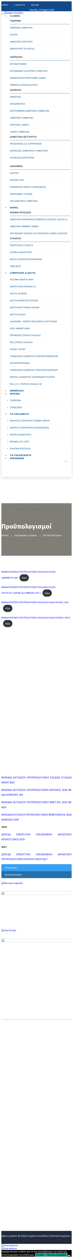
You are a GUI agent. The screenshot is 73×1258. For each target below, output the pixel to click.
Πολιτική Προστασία (20, 448)
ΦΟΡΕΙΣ (14, 207)
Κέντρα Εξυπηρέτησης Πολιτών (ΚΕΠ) (29, 427)
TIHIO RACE (15, 266)
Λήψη (24, 577)
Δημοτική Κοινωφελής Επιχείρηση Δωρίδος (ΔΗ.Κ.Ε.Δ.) (38, 219)
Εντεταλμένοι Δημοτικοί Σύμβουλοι (29, 110)
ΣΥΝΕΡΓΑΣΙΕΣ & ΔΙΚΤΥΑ (22, 272)
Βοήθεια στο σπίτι (19, 441)
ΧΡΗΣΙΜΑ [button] (15, 393)
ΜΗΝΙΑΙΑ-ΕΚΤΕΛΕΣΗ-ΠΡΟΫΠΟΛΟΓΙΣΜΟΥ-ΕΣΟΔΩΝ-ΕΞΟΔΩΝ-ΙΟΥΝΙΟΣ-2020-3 (35, 617)
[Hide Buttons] (9, 1248)
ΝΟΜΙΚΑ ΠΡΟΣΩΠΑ (12, 1184)
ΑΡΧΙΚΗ (4, 535)
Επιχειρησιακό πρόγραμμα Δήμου (28, 77)
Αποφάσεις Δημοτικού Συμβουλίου (29, 150)
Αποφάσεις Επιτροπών (22, 157)
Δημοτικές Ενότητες (21, 41)
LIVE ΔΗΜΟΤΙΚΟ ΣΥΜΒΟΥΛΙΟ (24, 200)
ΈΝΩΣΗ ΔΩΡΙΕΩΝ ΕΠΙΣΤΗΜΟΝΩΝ (26, 259)
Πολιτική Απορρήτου (60, 1235)
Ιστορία (14, 34)
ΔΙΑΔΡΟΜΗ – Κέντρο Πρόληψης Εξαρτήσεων (33, 321)
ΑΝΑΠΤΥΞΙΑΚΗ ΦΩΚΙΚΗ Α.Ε (23, 286)
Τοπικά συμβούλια (19, 131)
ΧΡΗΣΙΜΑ (6, 1201)
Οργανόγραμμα (18, 63)
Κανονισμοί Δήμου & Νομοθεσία (28, 186)
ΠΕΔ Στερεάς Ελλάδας (21, 342)
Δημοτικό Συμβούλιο (21, 117)
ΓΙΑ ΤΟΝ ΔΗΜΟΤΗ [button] (19, 413)
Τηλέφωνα (15, 400)
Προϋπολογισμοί (13, 874)
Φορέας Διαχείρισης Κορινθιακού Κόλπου (32, 376)
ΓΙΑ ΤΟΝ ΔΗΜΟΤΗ (12, 1206)
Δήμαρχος (15, 96)
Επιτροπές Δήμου (19, 124)
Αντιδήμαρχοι (17, 103)
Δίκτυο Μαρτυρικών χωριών (24, 307)
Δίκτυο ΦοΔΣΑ (18, 314)
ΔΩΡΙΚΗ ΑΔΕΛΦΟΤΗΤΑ (21, 252)
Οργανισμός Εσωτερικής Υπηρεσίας (29, 70)
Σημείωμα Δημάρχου (21, 27)
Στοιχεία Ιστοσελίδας (37, 1235)
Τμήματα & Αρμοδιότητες (24, 84)
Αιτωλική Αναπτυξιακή (21, 279)
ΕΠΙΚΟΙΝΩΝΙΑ (17, 458)
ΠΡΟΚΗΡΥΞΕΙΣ (17, 179)
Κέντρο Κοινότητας (20, 434)
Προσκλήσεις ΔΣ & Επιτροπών (25, 143)
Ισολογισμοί (11, 867)
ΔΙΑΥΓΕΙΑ (14, 173)
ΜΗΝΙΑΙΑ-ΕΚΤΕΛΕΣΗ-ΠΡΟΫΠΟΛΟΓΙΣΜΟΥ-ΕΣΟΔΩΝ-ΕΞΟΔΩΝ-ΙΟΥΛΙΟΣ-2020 (34, 602)
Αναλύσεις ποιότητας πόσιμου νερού (30, 420)
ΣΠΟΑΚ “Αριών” (18, 349)
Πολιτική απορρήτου (56, 1255)
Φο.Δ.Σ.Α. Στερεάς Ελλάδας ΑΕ (26, 383)
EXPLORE (35, 5)
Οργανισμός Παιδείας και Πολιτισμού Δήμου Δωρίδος (38, 233)
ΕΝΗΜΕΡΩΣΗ (9, 1195)
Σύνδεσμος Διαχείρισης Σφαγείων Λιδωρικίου (34, 370)
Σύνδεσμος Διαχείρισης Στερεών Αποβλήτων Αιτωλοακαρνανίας (34, 360)
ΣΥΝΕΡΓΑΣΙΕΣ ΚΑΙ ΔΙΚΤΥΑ (16, 1189)
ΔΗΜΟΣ (4, 5)
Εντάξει (40, 1255)
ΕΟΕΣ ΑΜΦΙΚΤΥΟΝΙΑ (20, 328)
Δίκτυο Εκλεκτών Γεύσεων (24, 300)
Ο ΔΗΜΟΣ (15, 15)
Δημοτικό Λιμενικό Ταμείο (24, 226)
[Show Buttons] (9, 1245)
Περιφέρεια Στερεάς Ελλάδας (25, 335)
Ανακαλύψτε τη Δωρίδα (22, 48)
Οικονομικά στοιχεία (21, 193)
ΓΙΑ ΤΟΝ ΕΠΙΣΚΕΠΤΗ (13, 1212)
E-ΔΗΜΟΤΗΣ (19, 5)
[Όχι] (69, 1255)
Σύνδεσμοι (16, 407)
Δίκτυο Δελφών (18, 293)
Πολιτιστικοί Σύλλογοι (21, 245)
